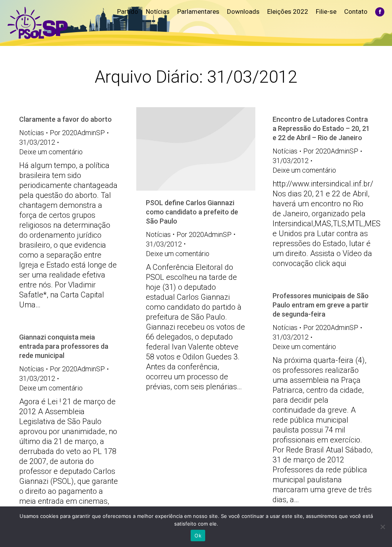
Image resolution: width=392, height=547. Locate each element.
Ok (197, 535)
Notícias (31, 133)
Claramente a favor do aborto (65, 119)
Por (77, 133)
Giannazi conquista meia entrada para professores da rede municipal (63, 346)
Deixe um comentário (51, 152)
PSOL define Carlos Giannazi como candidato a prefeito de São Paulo (192, 212)
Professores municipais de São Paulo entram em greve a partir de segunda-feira (321, 305)
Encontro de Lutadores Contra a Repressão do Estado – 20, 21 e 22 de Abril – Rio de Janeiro (321, 128)
